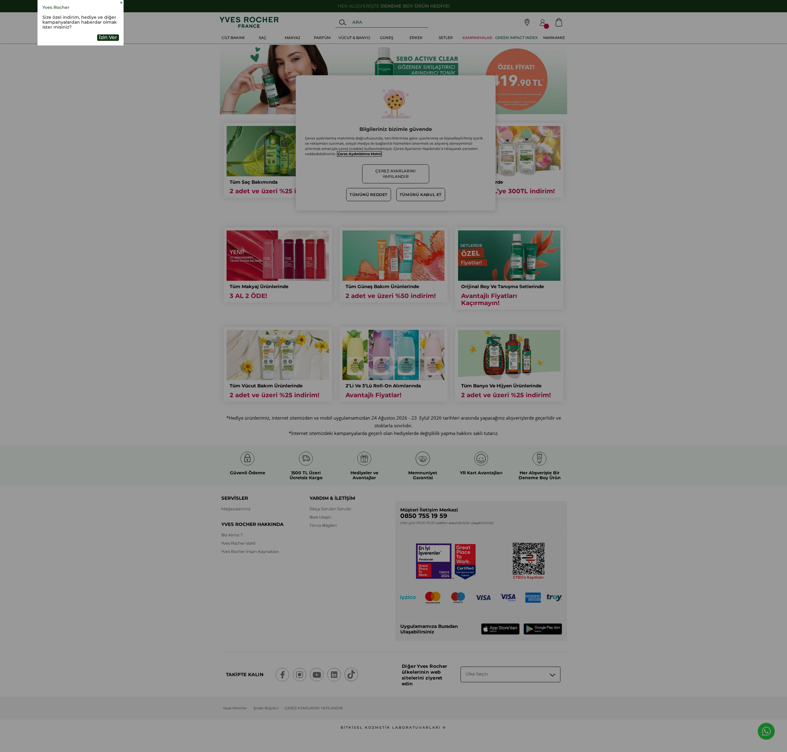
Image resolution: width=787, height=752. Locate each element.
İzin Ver (108, 77)
